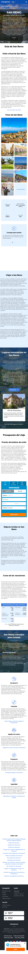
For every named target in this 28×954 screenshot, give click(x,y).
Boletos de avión (6, 890)
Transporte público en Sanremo (14, 772)
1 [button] (12, 242)
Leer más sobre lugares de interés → (14, 424)
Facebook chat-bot (19, 895)
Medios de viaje (6, 898)
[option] (14, 407)
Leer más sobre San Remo (14, 110)
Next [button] (26, 407)
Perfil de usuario (6, 905)
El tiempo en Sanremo (14, 845)
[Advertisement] (14, 257)
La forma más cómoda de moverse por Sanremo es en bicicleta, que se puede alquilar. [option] (13, 237)
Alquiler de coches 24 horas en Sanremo (14, 747)
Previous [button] (1, 407)
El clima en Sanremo (14, 847)
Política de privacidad (19, 935)
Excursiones (5, 896)
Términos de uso (8, 935)
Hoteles (4, 894)
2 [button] (14, 242)
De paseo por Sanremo (14, 860)
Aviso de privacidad (19, 937)
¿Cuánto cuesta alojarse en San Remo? (14, 853)
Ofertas (4, 892)
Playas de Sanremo (14, 842)
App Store (4, 906)
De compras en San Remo (14, 866)
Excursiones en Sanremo (14, 857)
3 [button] (15, 242)
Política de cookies (8, 937)
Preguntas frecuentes (16, 891)
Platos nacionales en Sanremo (14, 855)
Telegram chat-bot (19, 893)
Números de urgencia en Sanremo (14, 876)
